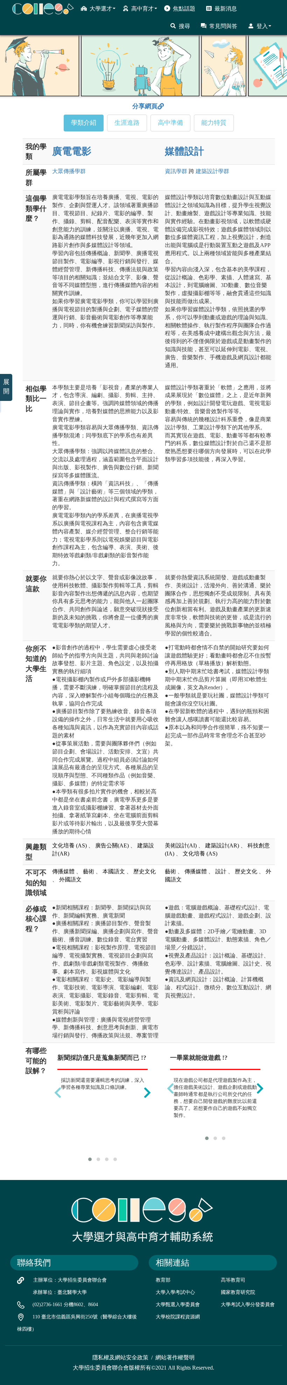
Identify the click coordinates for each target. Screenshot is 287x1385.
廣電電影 (71, 151)
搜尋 (184, 26)
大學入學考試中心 (175, 1292)
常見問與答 (223, 26)
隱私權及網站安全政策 (120, 1357)
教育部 (163, 1280)
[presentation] (58, 1092)
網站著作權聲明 (175, 1357)
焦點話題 (184, 9)
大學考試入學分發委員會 (248, 1304)
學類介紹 (83, 122)
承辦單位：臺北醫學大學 (60, 1292)
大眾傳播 (69, 171)
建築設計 (212, 171)
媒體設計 (184, 151)
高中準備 (170, 122)
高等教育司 (233, 1280)
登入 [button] (262, 26)
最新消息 (226, 9)
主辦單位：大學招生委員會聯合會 (70, 1280)
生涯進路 (127, 122)
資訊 (176, 171)
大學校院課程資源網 (178, 1316)
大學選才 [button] (101, 9)
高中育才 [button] (142, 9)
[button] (90, 1159)
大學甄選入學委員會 (178, 1304)
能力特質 (213, 122)
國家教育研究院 (238, 1292)
